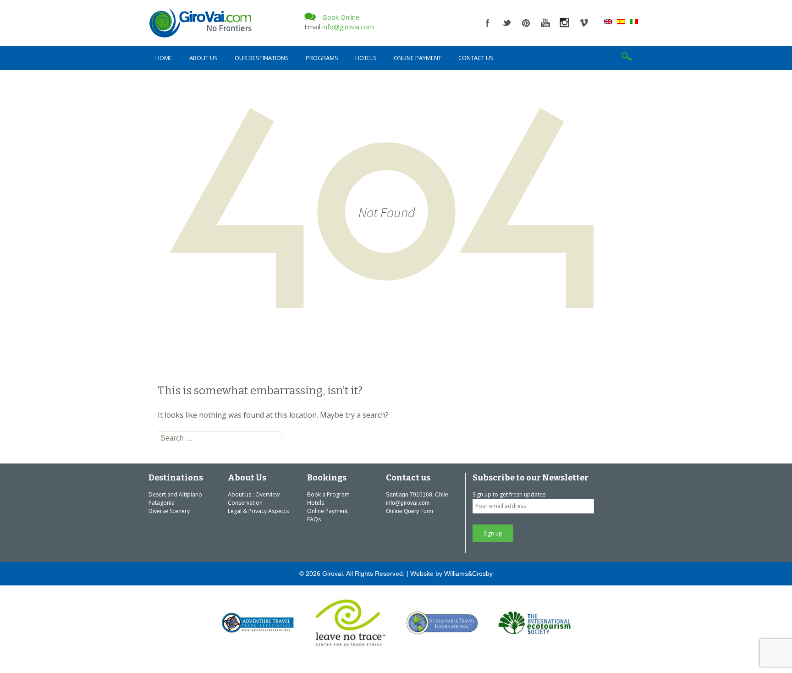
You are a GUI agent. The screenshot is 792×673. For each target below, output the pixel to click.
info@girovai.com (348, 26)
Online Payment (417, 58)
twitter (507, 23)
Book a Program (328, 494)
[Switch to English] (608, 21)
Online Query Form (409, 511)
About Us (203, 58)
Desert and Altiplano (175, 494)
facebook (487, 23)
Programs (322, 58)
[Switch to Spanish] (621, 21)
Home (163, 58)
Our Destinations (262, 58)
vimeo (584, 23)
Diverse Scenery (169, 511)
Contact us (476, 58)
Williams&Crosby (468, 573)
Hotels (366, 58)
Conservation (245, 503)
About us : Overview (254, 494)
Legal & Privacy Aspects (258, 511)
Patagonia (161, 503)
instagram (565, 23)
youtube (545, 23)
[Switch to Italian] (634, 21)
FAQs (314, 519)
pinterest (526, 23)
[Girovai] (221, 23)
